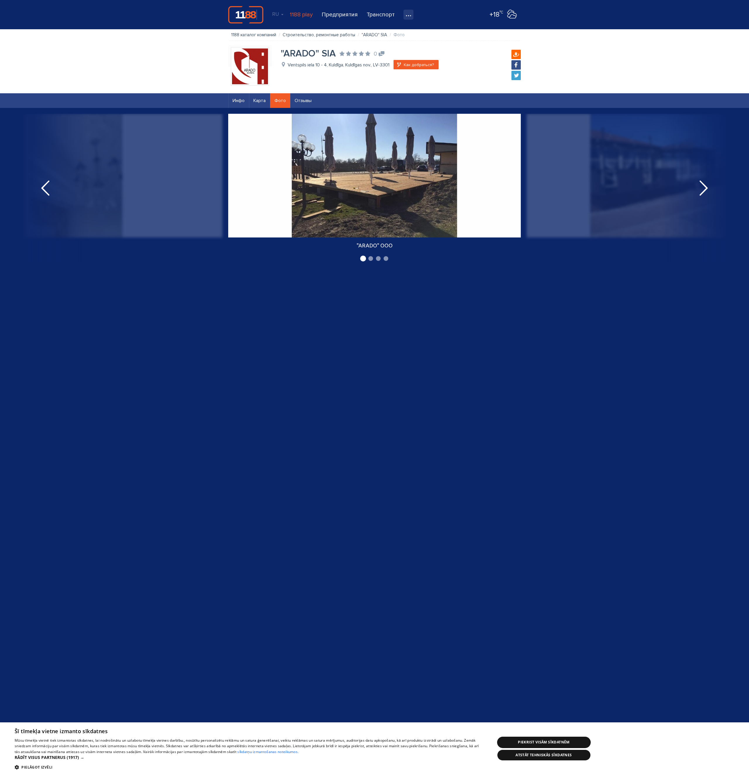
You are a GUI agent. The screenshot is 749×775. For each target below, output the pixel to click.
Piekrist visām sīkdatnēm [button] (544, 742)
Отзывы (303, 101)
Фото (280, 101)
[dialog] (374, 748)
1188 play (301, 14)
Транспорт (381, 14)
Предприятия (340, 14)
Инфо (239, 101)
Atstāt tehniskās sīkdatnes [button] (544, 754)
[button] (248, 757)
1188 (245, 14)
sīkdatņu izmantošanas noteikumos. (267, 751)
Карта (259, 101)
